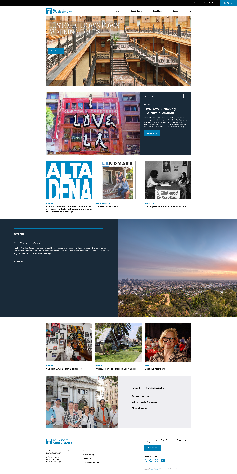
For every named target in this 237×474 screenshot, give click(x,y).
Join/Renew (228, 3)
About (195, 3)
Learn (118, 11)
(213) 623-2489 (56, 457)
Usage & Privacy (154, 469)
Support (176, 11)
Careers (85, 451)
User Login (212, 3)
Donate (203, 3)
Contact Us (87, 458)
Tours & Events (136, 11)
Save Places (157, 11)
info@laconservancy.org (54, 461)
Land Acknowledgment (91, 462)
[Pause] (187, 82)
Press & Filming (88, 455)
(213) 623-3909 (54, 459)
